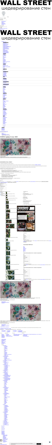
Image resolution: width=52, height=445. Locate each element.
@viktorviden (8, 330)
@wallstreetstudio (20, 331)
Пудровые (4, 114)
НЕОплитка (4, 437)
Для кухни (4, 59)
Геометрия (4, 64)
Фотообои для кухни (5, 45)
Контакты (3, 24)
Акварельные (4, 112)
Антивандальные (7, 406)
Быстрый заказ (14, 182)
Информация (3, 23)
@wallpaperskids (4, 331)
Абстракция (4, 53)
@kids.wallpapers (4, 330)
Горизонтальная (3, 195)
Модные (6, 389)
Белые (4, 99)
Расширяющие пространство (6, 61)
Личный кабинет (5, 435)
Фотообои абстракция (5, 42)
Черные (5, 420)
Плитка (3, 127)
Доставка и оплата (8, 335)
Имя (23, 234)
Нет (2, 19)
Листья (4, 90)
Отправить (25, 265)
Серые (4, 96)
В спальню (4, 106)
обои (3, 334)
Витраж (3, 129)
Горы (3, 88)
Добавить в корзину (10, 182)
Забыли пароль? (5, 28)
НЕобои (4, 436)
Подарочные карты (5, 438)
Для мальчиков (5, 93)
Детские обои (2, 329)
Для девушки (4, 82)
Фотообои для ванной (5, 51)
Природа (4, 68)
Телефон (24, 237)
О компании (7, 334)
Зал (3, 56)
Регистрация (1, 28)
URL (24, 262)
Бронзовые (4, 118)
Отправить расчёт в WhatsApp (45, 181)
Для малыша (4, 74)
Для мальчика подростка (6, 83)
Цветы (4, 62)
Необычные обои (14, 329)
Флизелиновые (5, 75)
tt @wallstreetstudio (20, 330)
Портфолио (3, 340)
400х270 (4, 98)
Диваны (3, 337)
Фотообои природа (5, 47)
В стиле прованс (5, 113)
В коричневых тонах (5, 65)
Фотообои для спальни (6, 48)
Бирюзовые (4, 116)
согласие (17, 181)
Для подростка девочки (6, 84)
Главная (3, 133)
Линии (5, 359)
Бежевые (4, 115)
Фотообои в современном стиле (7, 46)
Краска (3, 128)
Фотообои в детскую (5, 44)
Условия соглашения (16, 335)
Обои (3, 41)
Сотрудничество (5, 441)
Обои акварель (5, 360)
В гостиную (4, 110)
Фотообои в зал (5, 370)
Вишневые (4, 119)
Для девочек (4, 92)
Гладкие (4, 126)
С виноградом (5, 78)
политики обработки (32, 181)
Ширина (24, 258)
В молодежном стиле (5, 81)
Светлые (6, 392)
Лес (3, 58)
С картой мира (5, 73)
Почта (24, 238)
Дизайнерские (6, 405)
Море (3, 91)
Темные (4, 121)
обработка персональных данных (27, 278)
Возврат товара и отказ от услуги (18, 334)
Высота (24, 274)
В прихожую (4, 55)
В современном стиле (7, 379)
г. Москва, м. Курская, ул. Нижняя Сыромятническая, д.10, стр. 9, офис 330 (32, 334)
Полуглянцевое (3, 193)
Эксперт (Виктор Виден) (9, 329)
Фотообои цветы (5, 50)
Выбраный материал (25, 261)
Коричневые (4, 120)
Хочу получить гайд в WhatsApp (28, 240)
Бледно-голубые (5, 117)
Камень (4, 57)
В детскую (4, 63)
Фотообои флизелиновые (6, 393)
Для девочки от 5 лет (5, 71)
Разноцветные (5, 122)
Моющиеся (6, 372)
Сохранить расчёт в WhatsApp (4, 182)
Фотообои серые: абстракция (6, 66)
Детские (4, 54)
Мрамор (4, 105)
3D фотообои (4, 345)
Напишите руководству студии (5, 328)
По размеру (4, 60)
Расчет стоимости (4, 21)
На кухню (4, 86)
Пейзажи (6, 386)
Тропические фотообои (6, 52)
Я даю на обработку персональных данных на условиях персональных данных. (27, 181)
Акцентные (4, 108)
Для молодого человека (7, 376)
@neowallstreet (15, 330)
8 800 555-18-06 (25, 335)
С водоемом (4, 87)
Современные (4, 79)
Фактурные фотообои (5, 423)
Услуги (2, 22)
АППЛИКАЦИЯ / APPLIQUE (5, 134)
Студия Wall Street (19, 329)
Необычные (6, 409)
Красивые (4, 89)
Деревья (4, 101)
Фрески (4, 49)
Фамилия (24, 255)
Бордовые (6, 415)
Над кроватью (5, 94)
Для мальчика (4, 72)
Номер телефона (25, 271)
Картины (3, 428)
